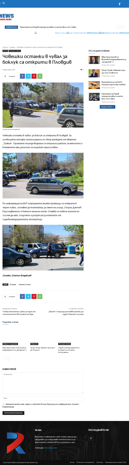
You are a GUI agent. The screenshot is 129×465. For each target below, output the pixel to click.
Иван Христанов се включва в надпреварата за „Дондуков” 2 (114, 59)
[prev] (118, 27)
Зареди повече (106, 107)
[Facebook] (119, 4)
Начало (5, 47)
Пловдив (13, 284)
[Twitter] (28, 76)
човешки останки (25, 284)
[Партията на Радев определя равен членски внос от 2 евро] (94, 97)
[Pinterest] (34, 76)
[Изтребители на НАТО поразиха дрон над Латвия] (94, 85)
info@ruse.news (50, 448)
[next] (122, 27)
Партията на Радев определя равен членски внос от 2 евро (48, 27)
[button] (4, 3)
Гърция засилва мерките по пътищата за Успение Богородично (68, 350)
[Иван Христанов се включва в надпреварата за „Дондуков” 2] (15, 336)
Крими (12, 47)
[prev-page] (4, 358)
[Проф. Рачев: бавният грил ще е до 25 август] (43, 336)
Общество (34, 344)
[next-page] (8, 358)
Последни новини (14, 50)
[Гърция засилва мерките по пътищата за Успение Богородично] (71, 336)
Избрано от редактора (10, 344)
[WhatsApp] (39, 76)
